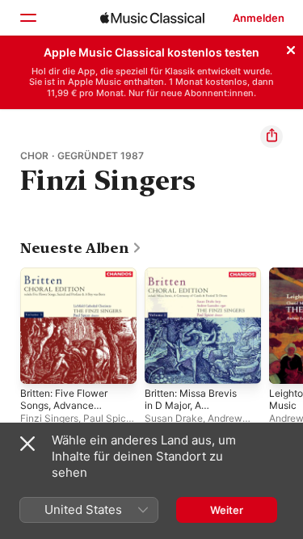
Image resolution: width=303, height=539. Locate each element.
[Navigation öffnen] (27, 18)
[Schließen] (291, 48)
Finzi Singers (49, 418)
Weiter (226, 509)
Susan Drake (174, 418)
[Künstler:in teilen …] (271, 136)
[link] (81, 248)
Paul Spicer (108, 418)
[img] (152, 17)
